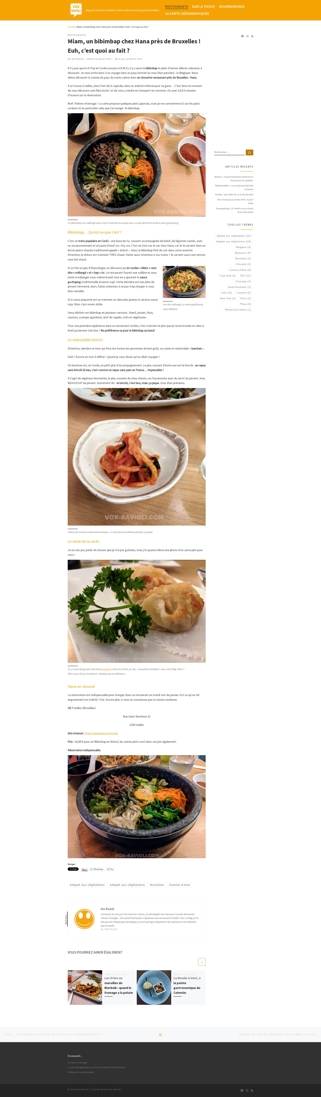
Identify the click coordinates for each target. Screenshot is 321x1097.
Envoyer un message (77, 1062)
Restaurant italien (238, 309)
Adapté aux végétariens (233, 241)
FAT (245, 275)
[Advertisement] (233, 94)
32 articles (109, 929)
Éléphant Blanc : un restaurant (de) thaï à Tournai (234, 187)
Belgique (243, 247)
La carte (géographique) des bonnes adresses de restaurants (96, 1067)
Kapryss (107, 669)
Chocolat (243, 264)
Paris (245, 298)
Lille (226, 292)
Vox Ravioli (78, 59)
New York (228, 298)
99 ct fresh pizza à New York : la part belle (235, 201)
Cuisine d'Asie (240, 270)
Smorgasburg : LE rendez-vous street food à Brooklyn (234, 210)
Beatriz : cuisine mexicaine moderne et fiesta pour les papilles (234, 178)
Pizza (245, 304)
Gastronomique (239, 287)
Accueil (71, 26)
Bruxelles (243, 258)
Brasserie (243, 252)
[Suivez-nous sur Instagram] (247, 36)
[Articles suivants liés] (202, 962)
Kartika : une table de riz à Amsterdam (234, 194)
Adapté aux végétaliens (234, 235)
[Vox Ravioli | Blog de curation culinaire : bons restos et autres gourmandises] (76, 9)
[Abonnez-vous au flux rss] (252, 36)
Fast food (228, 275)
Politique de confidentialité (81, 1072)
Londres (244, 292)
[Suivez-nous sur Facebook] (242, 36)
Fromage (243, 281)
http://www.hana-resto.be (101, 733)
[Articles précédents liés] (194, 962)
